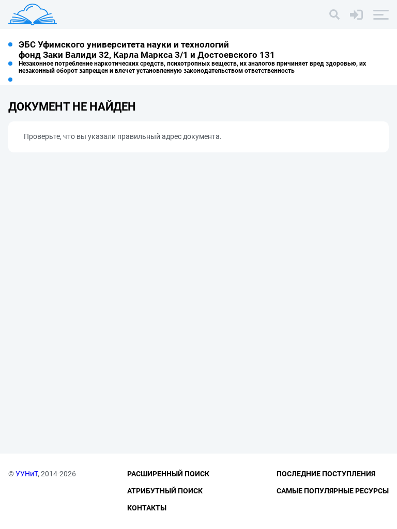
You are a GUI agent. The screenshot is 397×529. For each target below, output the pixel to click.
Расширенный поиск (168, 474)
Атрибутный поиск (165, 491)
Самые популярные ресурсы (333, 491)
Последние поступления (326, 474)
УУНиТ (27, 474)
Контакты (146, 508)
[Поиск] (334, 14)
